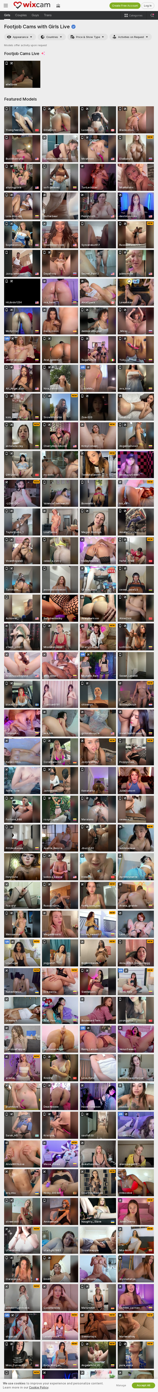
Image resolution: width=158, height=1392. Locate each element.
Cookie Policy (38, 1387)
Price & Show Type (88, 37)
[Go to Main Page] (32, 5)
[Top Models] (58, 5)
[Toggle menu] (6, 5)
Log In (148, 5)
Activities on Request (131, 37)
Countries (52, 37)
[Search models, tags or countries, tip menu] (152, 15)
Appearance (20, 37)
